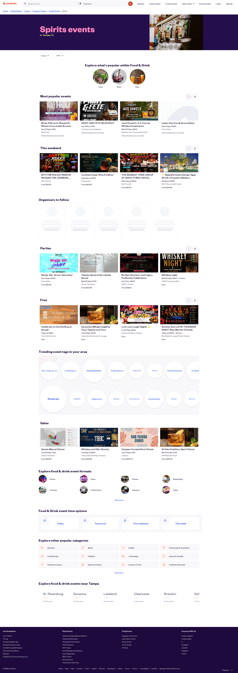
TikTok (183, 653)
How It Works (7, 636)
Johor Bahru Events (129, 639)
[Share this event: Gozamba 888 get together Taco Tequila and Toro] (114, 320)
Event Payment (67, 659)
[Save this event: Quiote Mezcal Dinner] (68, 443)
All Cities (125, 647)
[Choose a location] (80, 3)
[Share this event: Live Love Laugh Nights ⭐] (154, 320)
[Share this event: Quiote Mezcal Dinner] (74, 443)
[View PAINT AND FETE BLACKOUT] (99, 111)
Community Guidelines (11, 650)
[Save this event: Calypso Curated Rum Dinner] (148, 443)
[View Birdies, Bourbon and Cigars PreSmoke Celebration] (139, 262)
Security (102, 668)
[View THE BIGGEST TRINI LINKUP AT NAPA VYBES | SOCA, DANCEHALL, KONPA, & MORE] (139, 162)
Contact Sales (186, 639)
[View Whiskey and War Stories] (99, 437)
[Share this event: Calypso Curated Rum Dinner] (154, 443)
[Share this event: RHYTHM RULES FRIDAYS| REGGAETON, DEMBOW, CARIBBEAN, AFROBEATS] (74, 168)
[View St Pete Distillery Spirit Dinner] (179, 437)
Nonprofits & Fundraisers (71, 642)
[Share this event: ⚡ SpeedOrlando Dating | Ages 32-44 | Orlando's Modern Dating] (194, 168)
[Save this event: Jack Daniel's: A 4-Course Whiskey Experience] (148, 117)
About (60, 668)
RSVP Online (67, 656)
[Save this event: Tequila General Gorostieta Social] (108, 269)
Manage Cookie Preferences (170, 668)
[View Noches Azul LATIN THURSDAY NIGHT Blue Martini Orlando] (179, 314)
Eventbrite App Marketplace (12, 647)
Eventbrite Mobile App (10, 642)
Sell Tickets (66, 647)
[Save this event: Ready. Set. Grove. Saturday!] (68, 269)
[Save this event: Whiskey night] (188, 269)
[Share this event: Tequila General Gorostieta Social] (114, 269)
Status (120, 668)
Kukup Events (126, 642)
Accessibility (144, 668)
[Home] (10, 3)
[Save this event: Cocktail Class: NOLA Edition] (108, 168)
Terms (127, 668)
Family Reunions (68, 645)
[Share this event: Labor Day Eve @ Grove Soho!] (194, 117)
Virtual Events (127, 645)
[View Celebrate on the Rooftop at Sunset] (59, 314)
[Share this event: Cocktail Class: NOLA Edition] (114, 168)
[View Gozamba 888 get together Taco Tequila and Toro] (99, 314)
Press (87, 668)
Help (72, 668)
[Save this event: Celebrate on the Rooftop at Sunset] (68, 320)
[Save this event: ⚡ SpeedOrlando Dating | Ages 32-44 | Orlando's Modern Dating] (188, 168)
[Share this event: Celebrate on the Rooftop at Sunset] (74, 320)
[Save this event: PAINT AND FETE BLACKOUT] (108, 117)
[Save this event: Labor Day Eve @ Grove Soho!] (188, 117)
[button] (188, 3)
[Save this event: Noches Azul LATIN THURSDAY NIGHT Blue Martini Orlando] (188, 320)
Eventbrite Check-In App (11, 645)
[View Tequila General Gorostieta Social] (99, 262)
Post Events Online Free (70, 662)
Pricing (5, 639)
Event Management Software (72, 650)
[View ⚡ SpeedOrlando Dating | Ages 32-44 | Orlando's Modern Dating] (179, 162)
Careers (79, 668)
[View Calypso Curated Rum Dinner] (139, 437)
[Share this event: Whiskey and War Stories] (114, 443)
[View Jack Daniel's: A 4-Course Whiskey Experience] (139, 111)
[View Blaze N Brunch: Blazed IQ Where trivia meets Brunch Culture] (59, 111)
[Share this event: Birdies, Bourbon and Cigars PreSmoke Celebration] (154, 269)
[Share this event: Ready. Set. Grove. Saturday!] (74, 269)
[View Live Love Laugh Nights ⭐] (139, 314)
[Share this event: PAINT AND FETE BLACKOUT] (114, 117)
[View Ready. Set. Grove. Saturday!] (59, 262)
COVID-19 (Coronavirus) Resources (15, 656)
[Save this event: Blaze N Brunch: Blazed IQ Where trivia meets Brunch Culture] (68, 117)
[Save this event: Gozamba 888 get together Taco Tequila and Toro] (108, 320)
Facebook (184, 645)
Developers (111, 668)
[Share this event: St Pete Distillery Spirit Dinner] (194, 443)
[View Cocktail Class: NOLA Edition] (99, 162)
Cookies (154, 668)
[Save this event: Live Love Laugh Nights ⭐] (148, 320)
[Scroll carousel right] (195, 96)
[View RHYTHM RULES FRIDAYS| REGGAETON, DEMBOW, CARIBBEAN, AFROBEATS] (59, 162)
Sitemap (6, 653)
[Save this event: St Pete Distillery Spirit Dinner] (188, 443)
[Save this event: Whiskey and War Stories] (108, 443)
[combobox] (105, 4)
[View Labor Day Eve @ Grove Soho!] (179, 111)
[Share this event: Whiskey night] (194, 269)
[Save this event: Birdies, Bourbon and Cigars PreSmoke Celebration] (148, 269)
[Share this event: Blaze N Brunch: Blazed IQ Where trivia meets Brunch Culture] (74, 117)
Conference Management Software (74, 636)
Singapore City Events (129, 636)
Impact (94, 668)
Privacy (134, 668)
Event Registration (68, 653)
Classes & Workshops (70, 639)
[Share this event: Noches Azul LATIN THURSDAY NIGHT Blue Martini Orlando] (194, 320)
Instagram (185, 650)
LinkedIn (184, 647)
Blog (66, 668)
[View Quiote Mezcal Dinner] (59, 437)
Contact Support (187, 636)
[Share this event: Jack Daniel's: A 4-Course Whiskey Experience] (154, 117)
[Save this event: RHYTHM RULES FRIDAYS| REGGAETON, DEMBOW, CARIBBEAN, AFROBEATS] (68, 168)
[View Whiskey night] (179, 262)
